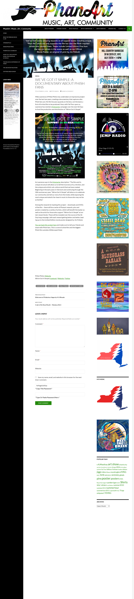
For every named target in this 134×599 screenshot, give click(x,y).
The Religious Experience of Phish (11, 62)
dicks (118, 467)
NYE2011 (108, 475)
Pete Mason (55, 91)
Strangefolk (7, 42)
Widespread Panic (8, 46)
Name (37, 351)
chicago (113, 467)
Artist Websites (101, 28)
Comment (39, 324)
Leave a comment (67, 91)
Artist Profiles (73, 28)
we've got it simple (77, 286)
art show (113, 464)
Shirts (124, 482)
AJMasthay (103, 464)
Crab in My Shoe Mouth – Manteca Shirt (48, 304)
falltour (109, 469)
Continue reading (10, 126)
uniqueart (100, 493)
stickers (104, 485)
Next (17, 110)
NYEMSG (115, 475)
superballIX (113, 490)
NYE (102, 475)
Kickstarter (56, 107)
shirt (118, 483)
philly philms (64, 286)
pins (99, 478)
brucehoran (104, 467)
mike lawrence (52, 286)
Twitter (67, 278)
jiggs (99, 471)
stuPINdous (110, 485)
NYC (98, 475)
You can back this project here (46, 225)
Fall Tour (103, 469)
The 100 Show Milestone (10, 67)
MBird (104, 472)
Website (48, 276)
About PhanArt (49, 28)
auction (99, 467)
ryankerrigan (111, 482)
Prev (6, 110)
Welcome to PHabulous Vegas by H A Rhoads (50, 296)
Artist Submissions (86, 28)
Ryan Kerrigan (101, 483)
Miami (108, 472)
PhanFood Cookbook (10, 50)
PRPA (121, 479)
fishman (115, 469)
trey (118, 490)
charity (109, 467)
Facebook (53, 278)
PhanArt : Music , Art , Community (17, 28)
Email (37, 360)
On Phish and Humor (9, 71)
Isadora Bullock (122, 469)
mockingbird (116, 472)
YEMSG (108, 493)
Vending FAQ (112, 28)
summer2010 (118, 485)
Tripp (122, 490)
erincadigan (124, 467)
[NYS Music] (113, 398)
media (37, 76)
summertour (112, 487)
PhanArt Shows (61, 28)
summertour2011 (103, 490)
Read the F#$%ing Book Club (10, 38)
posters (115, 478)
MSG (123, 472)
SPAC (99, 485)
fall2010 (99, 469)
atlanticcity (123, 465)
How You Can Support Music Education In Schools (10, 56)
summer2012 (101, 488)
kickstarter (41, 286)
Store (5, 33)
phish (122, 475)
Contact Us (122, 28)
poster (106, 478)
